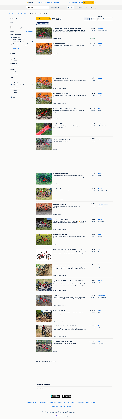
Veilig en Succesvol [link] (43, 402)
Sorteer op (100, 16)
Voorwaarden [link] (47, 2)
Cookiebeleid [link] (81, 402)
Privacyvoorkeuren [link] (91, 402)
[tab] (87, 18)
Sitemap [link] (69, 406)
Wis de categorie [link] (29, 31)
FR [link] (95, 2)
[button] (74, 2)
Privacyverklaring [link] (71, 402)
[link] (31, 2)
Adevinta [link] (63, 406)
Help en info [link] (40, 2)
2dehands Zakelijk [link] (31, 402)
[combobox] (37, 7)
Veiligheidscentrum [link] (55, 2)
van (11, 24)
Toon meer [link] (15, 48)
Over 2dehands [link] (54, 406)
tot (21, 24)
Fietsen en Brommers (41, 23)
